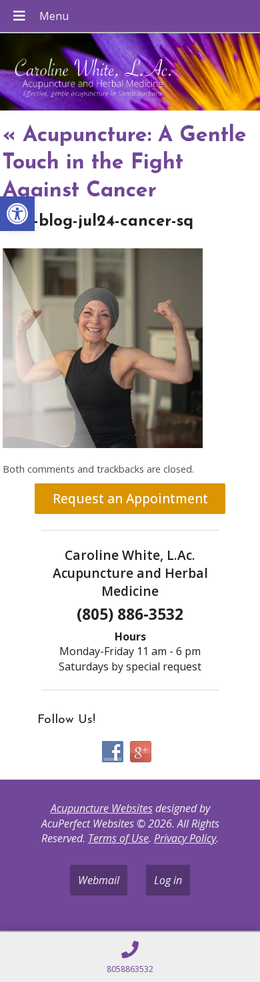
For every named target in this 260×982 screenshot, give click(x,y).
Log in (168, 880)
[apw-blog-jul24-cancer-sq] (103, 444)
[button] (17, 213)
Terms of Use (118, 838)
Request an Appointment (130, 498)
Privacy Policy (185, 838)
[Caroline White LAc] (130, 73)
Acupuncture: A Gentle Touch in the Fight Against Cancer (125, 163)
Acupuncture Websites (102, 808)
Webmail (98, 880)
